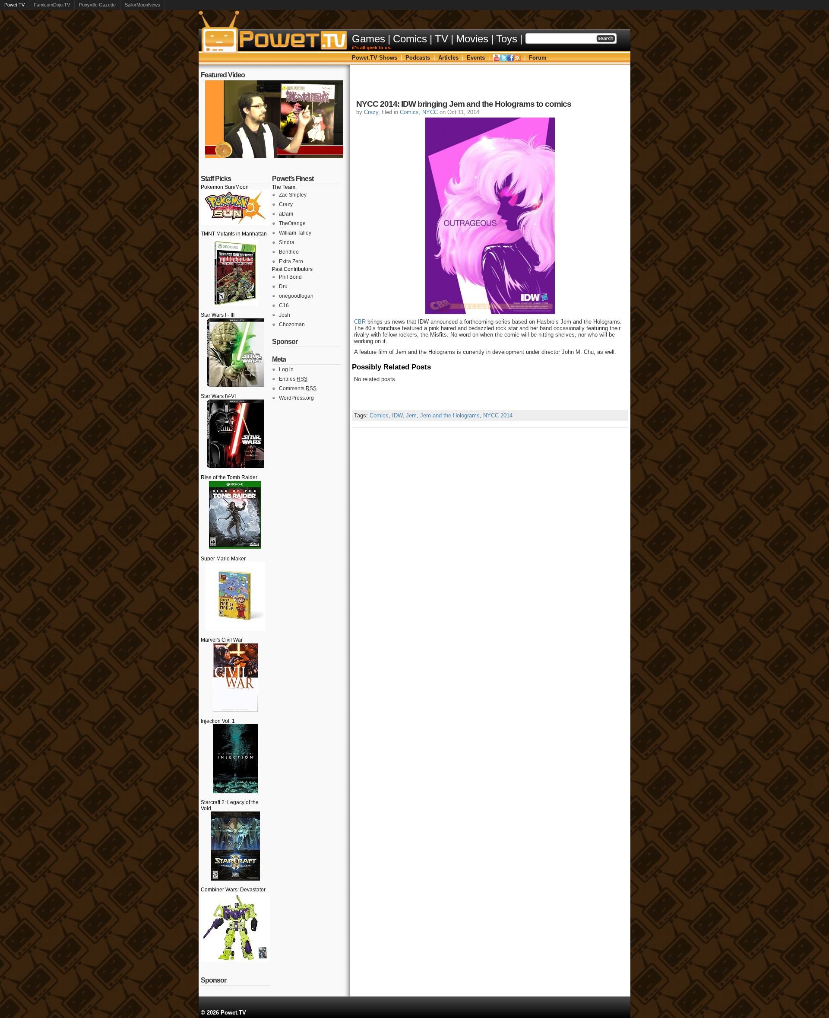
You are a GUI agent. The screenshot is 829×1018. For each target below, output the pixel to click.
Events (476, 57)
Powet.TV (14, 4)
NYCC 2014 (498, 415)
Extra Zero (291, 261)
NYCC (430, 112)
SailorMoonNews (142, 4)
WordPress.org (296, 398)
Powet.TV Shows (374, 57)
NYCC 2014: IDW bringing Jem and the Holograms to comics (463, 103)
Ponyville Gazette (97, 4)
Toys (506, 39)
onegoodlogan (296, 296)
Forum (538, 57)
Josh (284, 315)
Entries (293, 379)
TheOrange (292, 223)
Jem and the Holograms (450, 415)
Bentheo (289, 252)
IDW (397, 415)
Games (368, 39)
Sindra (286, 242)
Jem (411, 415)
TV (441, 39)
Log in (286, 369)
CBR (360, 321)
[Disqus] (490, 536)
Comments (297, 388)
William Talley (295, 233)
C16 (284, 305)
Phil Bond (290, 277)
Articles (448, 57)
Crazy (286, 204)
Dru (283, 286)
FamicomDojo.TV (52, 4)
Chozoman (292, 324)
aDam (286, 214)
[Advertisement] (490, 84)
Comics (410, 39)
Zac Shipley (293, 195)
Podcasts (417, 57)
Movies (472, 39)
